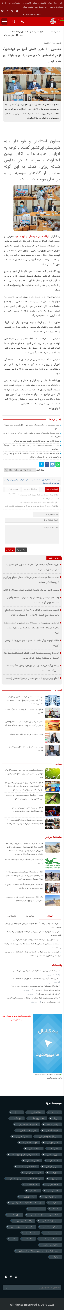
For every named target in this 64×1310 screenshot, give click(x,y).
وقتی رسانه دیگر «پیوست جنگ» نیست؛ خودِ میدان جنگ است (36, 978)
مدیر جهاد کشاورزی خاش (22, 1226)
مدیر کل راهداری (51, 1196)
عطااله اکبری (36, 1112)
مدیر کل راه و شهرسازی (48, 1136)
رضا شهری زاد (28, 1196)
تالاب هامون (31, 1232)
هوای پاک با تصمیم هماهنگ (48, 994)
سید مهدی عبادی (33, 1172)
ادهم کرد (54, 1148)
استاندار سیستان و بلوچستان (24, 1154)
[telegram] (2, 11)
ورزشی (58, 764)
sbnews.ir (32, 1184)
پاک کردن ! (21, 549)
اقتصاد (58, 690)
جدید (50, 916)
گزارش (3, 2)
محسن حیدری (33, 1160)
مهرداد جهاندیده (30, 1142)
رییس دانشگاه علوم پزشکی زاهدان (26, 1202)
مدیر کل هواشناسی (50, 1220)
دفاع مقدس (36, 479)
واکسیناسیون (52, 1124)
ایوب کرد (17, 1118)
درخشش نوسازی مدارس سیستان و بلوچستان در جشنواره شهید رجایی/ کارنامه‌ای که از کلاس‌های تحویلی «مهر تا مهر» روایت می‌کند (31, 628)
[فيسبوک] (47, 464)
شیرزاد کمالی (52, 1154)
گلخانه (55, 1208)
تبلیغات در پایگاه (39, 2)
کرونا (56, 1118)
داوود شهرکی (34, 1148)
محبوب (30, 916)
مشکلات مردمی (56, 6)
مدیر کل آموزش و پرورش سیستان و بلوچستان (38, 1251)
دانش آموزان (46, 479)
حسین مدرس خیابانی (27, 1124)
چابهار (55, 1257)
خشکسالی (54, 1160)
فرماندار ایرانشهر (53, 483)
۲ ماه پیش (27, 990)
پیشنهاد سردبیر (14, 2)
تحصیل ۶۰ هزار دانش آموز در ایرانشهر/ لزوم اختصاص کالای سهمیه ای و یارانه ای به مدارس (32, 55)
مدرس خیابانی (52, 1166)
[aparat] (12, 11)
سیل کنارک (15, 1214)
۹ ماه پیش (31, 994)
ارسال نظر (9, 549)
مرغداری (54, 1178)
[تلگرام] (52, 464)
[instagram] (7, 11)
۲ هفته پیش (53, 982)
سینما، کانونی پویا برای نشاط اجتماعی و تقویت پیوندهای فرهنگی (36, 441)
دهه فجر (34, 1190)
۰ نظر (21, 35)
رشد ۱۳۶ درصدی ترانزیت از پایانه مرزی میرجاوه (26, 734)
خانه (61, 2)
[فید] (16, 11)
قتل (13, 1238)
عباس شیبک (37, 1208)
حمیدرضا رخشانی (50, 1226)
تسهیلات (54, 1172)
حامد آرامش (53, 1190)
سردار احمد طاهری (28, 1130)
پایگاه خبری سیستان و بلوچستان (32, 236)
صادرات (55, 1202)
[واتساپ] (57, 464)
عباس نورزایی (52, 1142)
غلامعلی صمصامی (50, 1238)
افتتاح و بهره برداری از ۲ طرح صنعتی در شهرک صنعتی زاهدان (32, 678)
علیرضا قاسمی (52, 1130)
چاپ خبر (10, 35)
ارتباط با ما (27, 2)
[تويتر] (41, 464)
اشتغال (17, 1112)
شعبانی (28, 479)
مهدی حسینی (52, 1232)
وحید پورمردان (38, 1118)
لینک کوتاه (40, 470)
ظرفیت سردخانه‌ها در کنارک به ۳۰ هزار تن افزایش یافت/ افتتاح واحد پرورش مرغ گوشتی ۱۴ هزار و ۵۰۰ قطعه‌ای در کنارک (25, 700)
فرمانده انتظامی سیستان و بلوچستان (25, 1178)
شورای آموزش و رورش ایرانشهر (14, 479)
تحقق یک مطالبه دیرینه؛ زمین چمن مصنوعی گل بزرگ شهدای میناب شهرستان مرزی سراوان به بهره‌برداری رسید (24, 774)
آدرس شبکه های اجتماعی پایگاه (35, 6)
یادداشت (57, 965)
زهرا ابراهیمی (53, 1184)
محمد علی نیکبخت (27, 1166)
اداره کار (29, 1238)
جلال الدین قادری (50, 1245)
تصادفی (11, 916)
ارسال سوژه (52, 2)
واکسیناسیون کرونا (24, 1220)
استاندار (55, 1112)
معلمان (44, 483)
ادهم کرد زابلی (22, 1136)
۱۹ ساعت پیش (53, 974)
